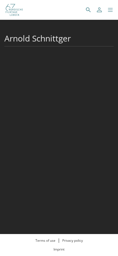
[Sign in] (99, 9)
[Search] (88, 9)
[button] (110, 9)
